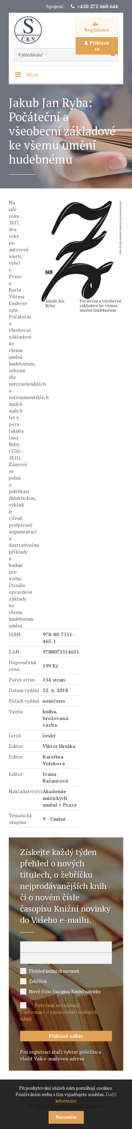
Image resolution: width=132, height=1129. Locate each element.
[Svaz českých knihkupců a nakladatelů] (31, 30)
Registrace (96, 30)
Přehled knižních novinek (54, 971)
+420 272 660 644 (97, 6)
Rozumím (66, 1117)
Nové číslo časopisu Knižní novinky (65, 991)
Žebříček (38, 981)
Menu (32, 74)
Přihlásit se (99, 46)
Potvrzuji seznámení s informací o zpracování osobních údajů (58, 1012)
